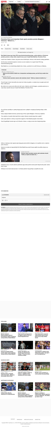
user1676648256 (5, 194)
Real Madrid (22, 48)
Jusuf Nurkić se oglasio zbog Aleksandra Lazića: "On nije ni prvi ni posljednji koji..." (42, 353)
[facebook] (1, 45)
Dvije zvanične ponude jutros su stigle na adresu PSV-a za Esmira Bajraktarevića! (25, 335)
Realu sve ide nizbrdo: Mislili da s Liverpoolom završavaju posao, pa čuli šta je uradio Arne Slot (25, 73)
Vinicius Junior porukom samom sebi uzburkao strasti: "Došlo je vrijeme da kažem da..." (25, 77)
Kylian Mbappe (15, 48)
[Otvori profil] (46, 1)
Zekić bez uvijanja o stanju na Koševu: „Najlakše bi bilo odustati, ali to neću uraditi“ (25, 374)
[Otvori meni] (48, 1)
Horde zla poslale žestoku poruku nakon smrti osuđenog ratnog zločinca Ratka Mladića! (8, 353)
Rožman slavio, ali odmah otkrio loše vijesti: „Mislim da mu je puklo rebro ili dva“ (7, 375)
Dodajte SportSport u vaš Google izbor (26, 52)
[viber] (4, 45)
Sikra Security (27, 426)
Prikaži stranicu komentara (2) (25, 204)
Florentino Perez (8, 48)
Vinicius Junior (29, 48)
